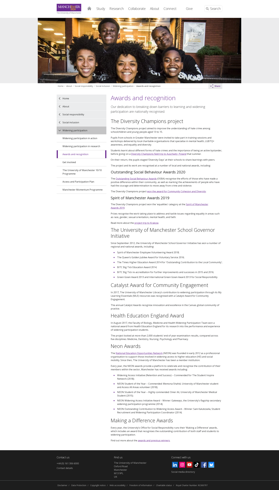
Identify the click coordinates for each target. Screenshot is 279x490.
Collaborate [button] (137, 8)
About (69, 86)
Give (189, 8)
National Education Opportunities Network (139, 353)
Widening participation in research (81, 146)
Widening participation (123, 86)
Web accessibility (117, 485)
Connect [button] (169, 8)
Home (89, 8)
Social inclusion (103, 86)
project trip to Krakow (146, 223)
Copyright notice (98, 485)
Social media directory (183, 471)
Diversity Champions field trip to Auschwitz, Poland (158, 154)
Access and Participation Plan (78, 181)
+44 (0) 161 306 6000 (68, 463)
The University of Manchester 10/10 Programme (82, 172)
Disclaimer (62, 485)
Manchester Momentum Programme (82, 189)
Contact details (65, 468)
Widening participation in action (79, 138)
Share (217, 86)
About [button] (154, 8)
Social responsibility (84, 86)
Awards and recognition (148, 86)
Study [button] (100, 8)
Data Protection (78, 485)
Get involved (69, 162)
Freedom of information (140, 485)
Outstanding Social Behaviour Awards (136, 178)
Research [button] (116, 8)
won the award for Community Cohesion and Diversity (176, 191)
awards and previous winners (154, 440)
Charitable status (164, 485)
